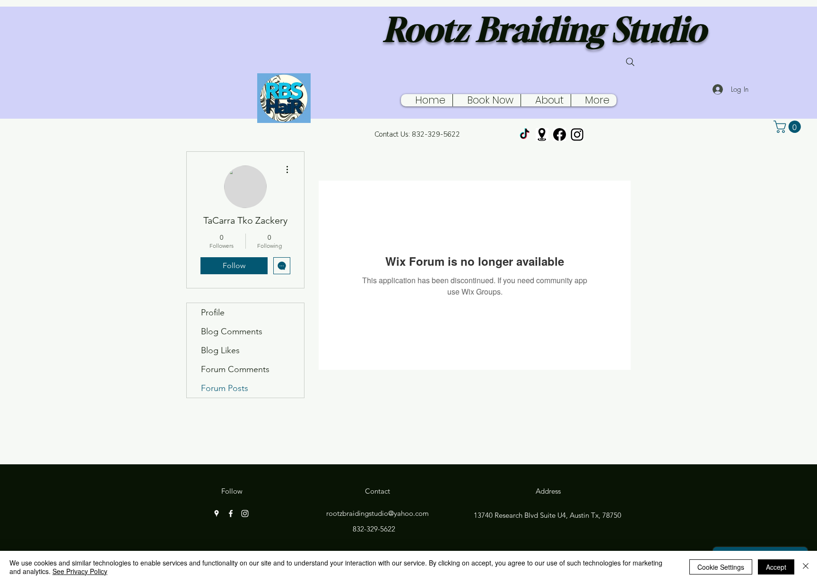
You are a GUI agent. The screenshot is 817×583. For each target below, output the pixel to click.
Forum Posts (224, 388)
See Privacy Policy (79, 571)
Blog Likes (220, 350)
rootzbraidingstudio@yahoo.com (377, 513)
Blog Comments (231, 331)
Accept (776, 567)
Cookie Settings (720, 567)
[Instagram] (577, 134)
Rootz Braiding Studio (544, 29)
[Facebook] (559, 134)
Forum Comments (235, 369)
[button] (789, 127)
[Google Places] (542, 134)
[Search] (630, 62)
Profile (213, 312)
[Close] (805, 566)
